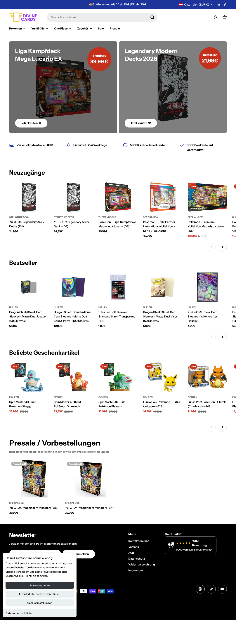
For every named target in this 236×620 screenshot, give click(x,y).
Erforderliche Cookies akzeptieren (39, 594)
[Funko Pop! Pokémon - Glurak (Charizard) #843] (207, 377)
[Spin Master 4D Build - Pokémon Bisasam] (118, 377)
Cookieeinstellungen (39, 603)
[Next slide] (222, 247)
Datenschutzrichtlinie (19, 613)
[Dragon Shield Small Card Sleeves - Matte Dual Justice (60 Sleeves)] (28, 287)
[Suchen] (152, 17)
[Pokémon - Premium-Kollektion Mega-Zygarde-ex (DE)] (207, 197)
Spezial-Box (150, 217)
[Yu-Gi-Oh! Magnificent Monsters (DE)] (34, 478)
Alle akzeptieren (40, 585)
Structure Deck (19, 217)
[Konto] (216, 17)
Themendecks (107, 217)
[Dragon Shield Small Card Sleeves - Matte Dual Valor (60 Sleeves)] (162, 287)
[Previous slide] (211, 247)
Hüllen (13, 307)
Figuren (14, 397)
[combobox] (102, 17)
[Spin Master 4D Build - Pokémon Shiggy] (28, 377)
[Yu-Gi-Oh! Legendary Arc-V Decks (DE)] (73, 197)
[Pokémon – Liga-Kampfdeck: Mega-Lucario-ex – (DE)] (118, 197)
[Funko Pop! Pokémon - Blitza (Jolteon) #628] (162, 377)
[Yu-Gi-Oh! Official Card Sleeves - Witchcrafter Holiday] (207, 287)
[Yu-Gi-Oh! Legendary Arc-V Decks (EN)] (28, 197)
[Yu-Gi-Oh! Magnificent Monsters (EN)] (90, 478)
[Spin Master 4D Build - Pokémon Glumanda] (73, 377)
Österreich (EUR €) (196, 4)
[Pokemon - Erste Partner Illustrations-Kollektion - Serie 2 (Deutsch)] (162, 197)
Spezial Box (16, 503)
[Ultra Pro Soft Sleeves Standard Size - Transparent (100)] (118, 287)
